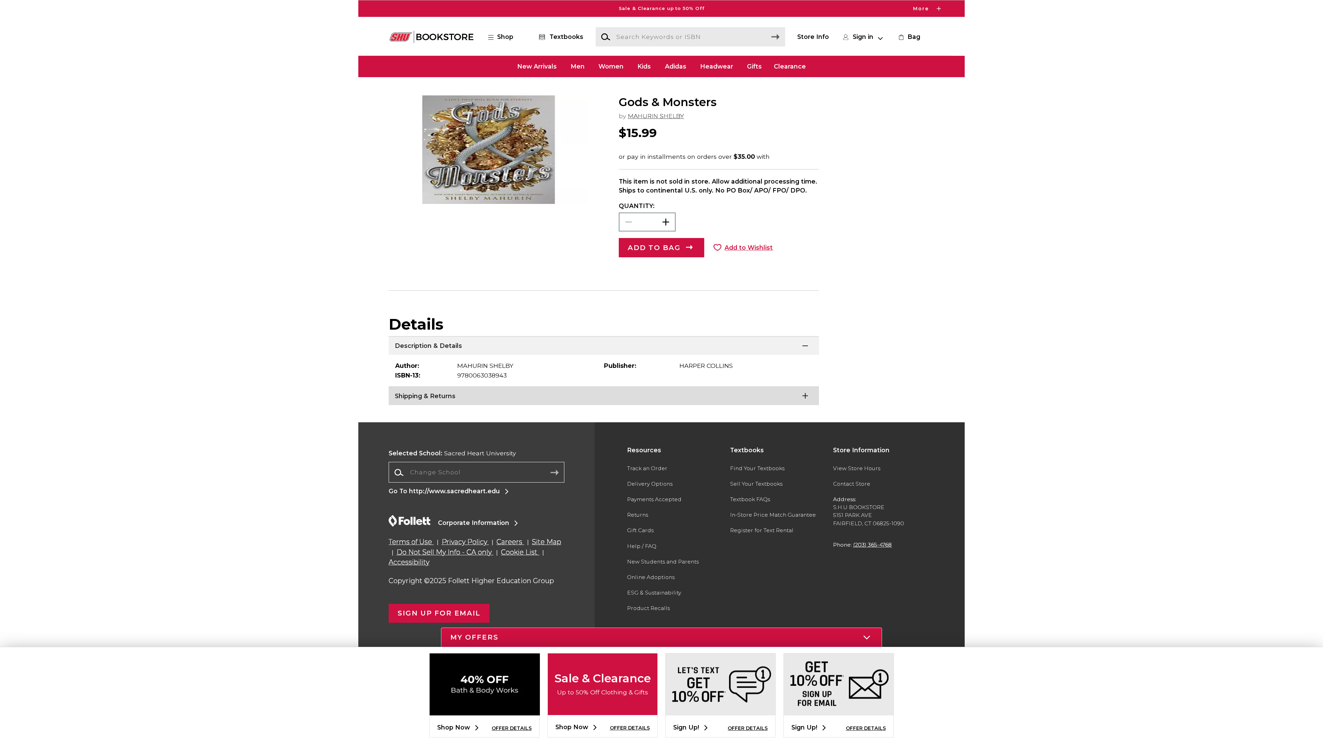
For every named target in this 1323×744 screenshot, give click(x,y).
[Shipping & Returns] (604, 395)
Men (578, 66)
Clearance (790, 66)
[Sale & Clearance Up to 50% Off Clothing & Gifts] (602, 709)
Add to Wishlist (749, 247)
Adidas (675, 66)
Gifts (754, 66)
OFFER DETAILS (512, 728)
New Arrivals (537, 66)
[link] (908, 36)
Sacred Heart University (452, 453)
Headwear (716, 66)
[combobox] (476, 472)
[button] (661, 8)
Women (611, 66)
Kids (644, 66)
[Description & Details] (604, 345)
